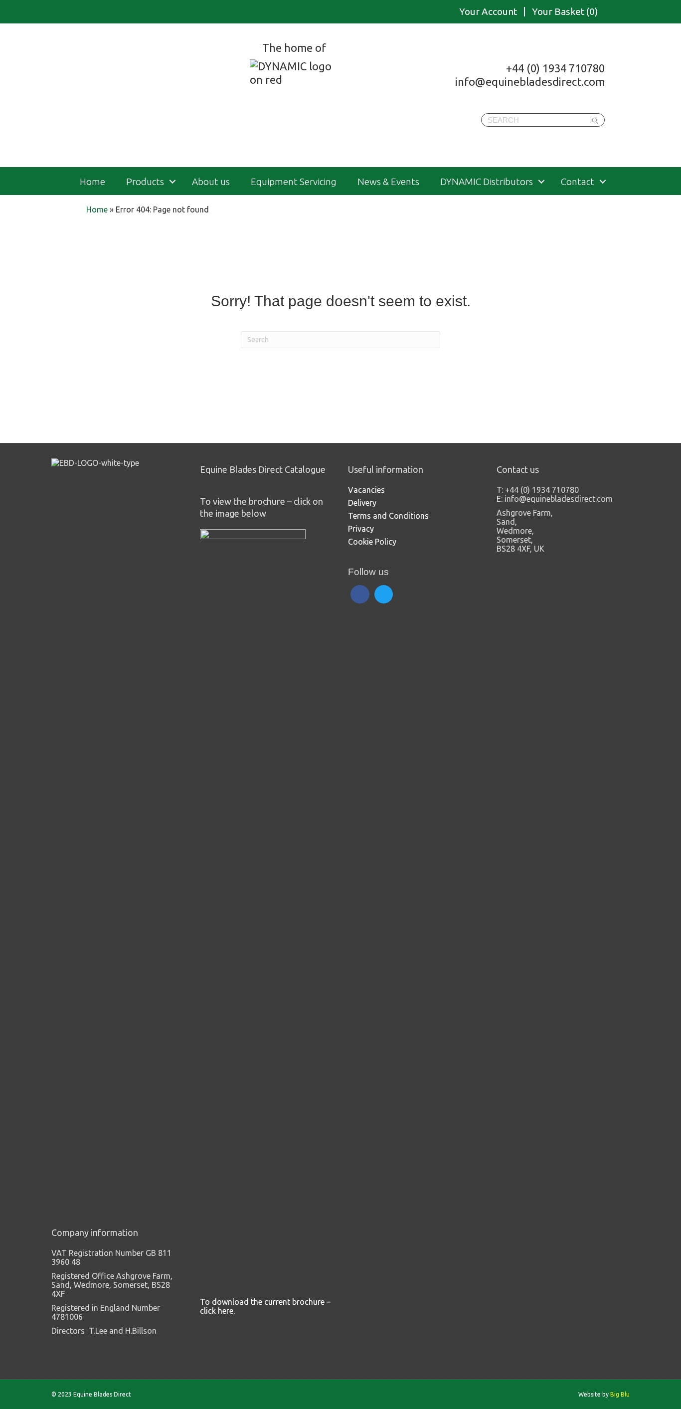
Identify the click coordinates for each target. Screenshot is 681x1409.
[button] (172, 182)
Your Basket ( (565, 11)
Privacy (361, 528)
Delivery (362, 502)
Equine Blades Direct (154, 96)
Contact (577, 182)
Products (145, 182)
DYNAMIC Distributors (486, 182)
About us (211, 182)
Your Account (488, 11)
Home (92, 182)
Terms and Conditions (388, 515)
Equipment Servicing (294, 182)
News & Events (388, 182)
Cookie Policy (372, 541)
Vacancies (366, 489)
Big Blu (620, 1394)
